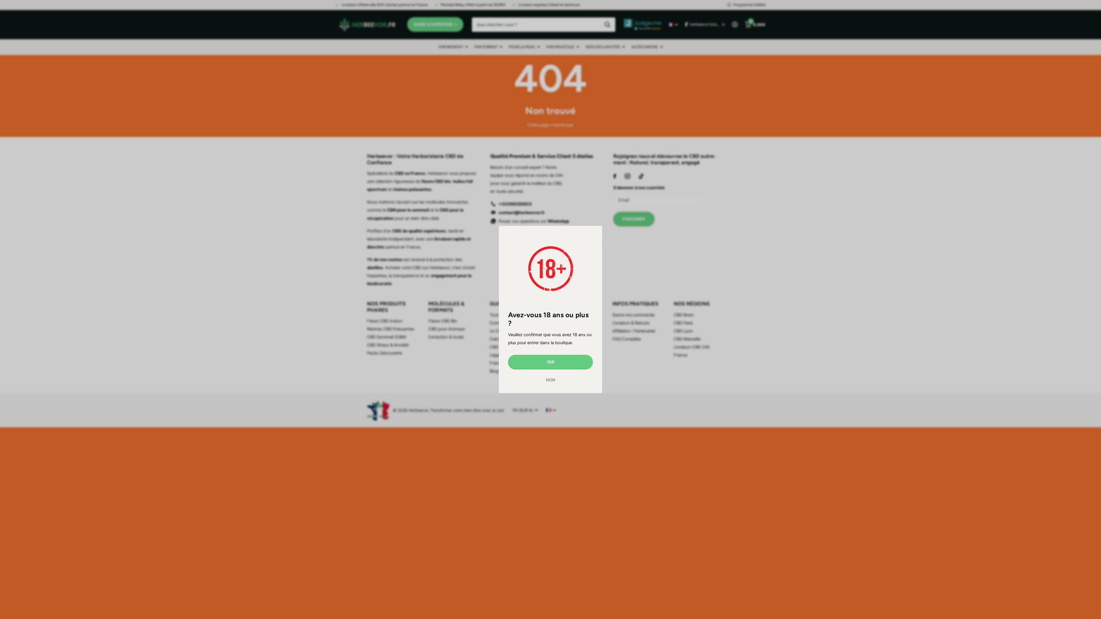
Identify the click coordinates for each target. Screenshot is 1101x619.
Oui (550, 361)
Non (550, 379)
